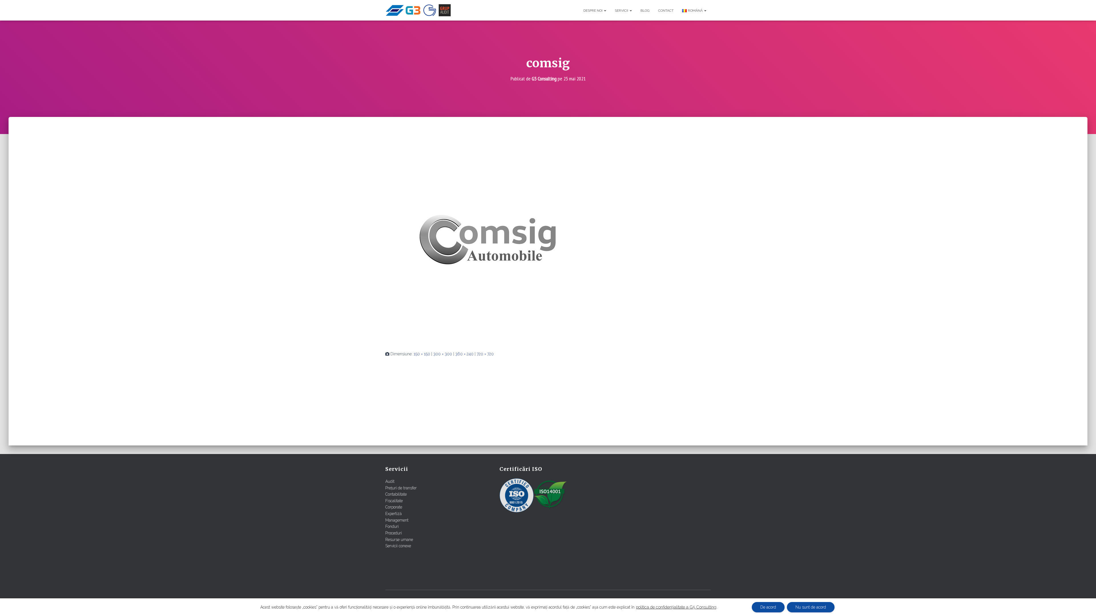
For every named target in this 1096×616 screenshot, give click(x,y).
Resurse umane (399, 539)
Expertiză (393, 513)
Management (396, 520)
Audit (389, 481)
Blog (645, 11)
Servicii (622, 11)
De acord (768, 607)
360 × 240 (464, 354)
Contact (666, 11)
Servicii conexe (398, 546)
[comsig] (488, 239)
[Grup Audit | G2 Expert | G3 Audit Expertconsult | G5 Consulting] (418, 10)
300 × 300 (442, 354)
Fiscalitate (394, 501)
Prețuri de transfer (401, 488)
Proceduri (393, 533)
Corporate (393, 507)
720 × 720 (485, 354)
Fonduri (392, 526)
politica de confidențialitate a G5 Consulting (676, 607)
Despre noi (593, 11)
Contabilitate (396, 494)
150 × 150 (422, 354)
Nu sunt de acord (810, 607)
